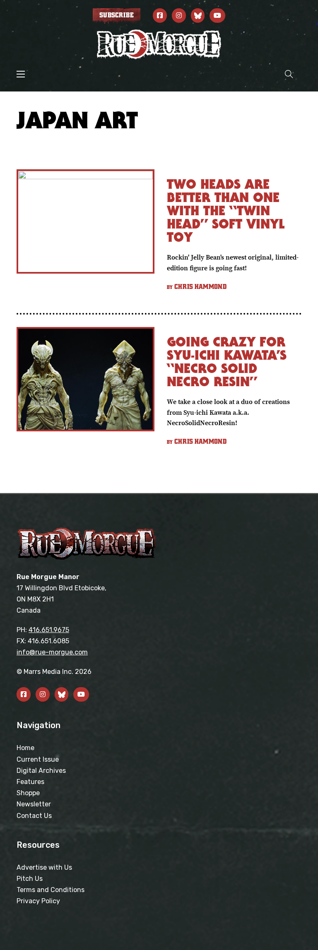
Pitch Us (30, 879)
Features (30, 782)
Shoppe (28, 793)
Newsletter (34, 804)
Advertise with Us (44, 867)
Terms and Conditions (50, 890)
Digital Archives (41, 770)
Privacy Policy (38, 901)
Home (25, 748)
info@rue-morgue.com (52, 652)
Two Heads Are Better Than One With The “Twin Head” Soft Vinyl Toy (225, 210)
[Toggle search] (289, 74)
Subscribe (116, 15)
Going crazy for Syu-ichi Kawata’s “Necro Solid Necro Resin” (227, 362)
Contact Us (34, 816)
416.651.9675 (49, 630)
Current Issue (38, 759)
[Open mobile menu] (21, 74)
